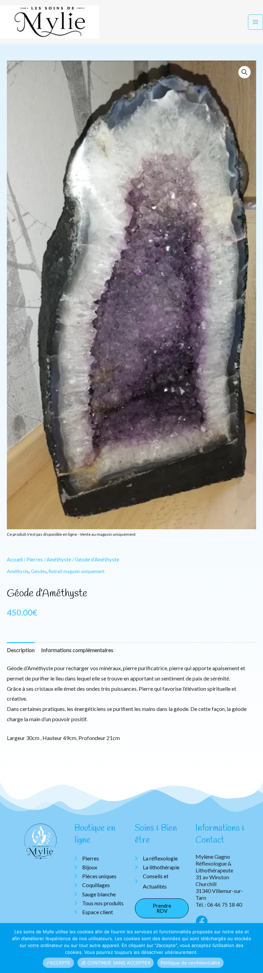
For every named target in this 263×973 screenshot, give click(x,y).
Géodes (39, 571)
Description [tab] (21, 650)
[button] (244, 72)
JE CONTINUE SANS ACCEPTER (115, 962)
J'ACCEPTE (58, 962)
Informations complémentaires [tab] (77, 650)
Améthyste (59, 559)
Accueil (15, 559)
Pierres (34, 559)
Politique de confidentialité (190, 962)
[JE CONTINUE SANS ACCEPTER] (254, 948)
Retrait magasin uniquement (76, 571)
